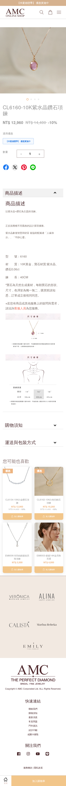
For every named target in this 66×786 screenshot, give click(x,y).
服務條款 (27, 767)
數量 (5, 152)
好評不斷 (33, 730)
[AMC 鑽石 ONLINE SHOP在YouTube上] (37, 755)
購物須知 (33, 712)
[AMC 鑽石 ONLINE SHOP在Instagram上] (28, 755)
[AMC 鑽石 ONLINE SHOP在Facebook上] (18, 755)
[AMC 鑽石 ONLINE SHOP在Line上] (47, 755)
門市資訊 (33, 725)
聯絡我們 (33, 708)
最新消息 (33, 717)
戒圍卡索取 (32, 734)
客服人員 (20, 308)
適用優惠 (8, 133)
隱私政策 (38, 767)
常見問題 (33, 721)
